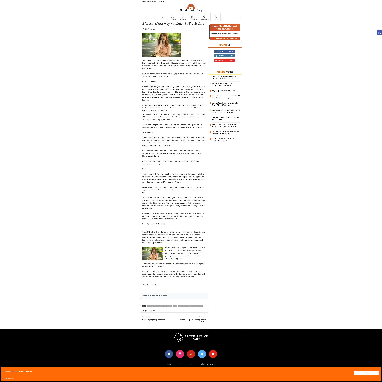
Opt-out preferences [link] (8, 378)
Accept (366, 373)
